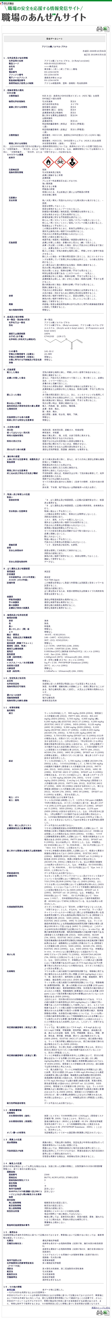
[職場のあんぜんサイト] (48, 8)
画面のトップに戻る (101, 1308)
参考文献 (11, 1290)
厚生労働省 (8, 3)
